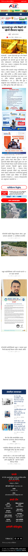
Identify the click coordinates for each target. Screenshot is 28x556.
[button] (20, 14)
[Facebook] (15, 538)
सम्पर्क (14, 474)
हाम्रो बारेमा (23, 1)
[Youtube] (21, 538)
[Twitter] (18, 538)
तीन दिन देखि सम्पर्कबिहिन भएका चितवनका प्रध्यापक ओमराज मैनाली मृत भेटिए (14, 440)
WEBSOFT (21, 550)
